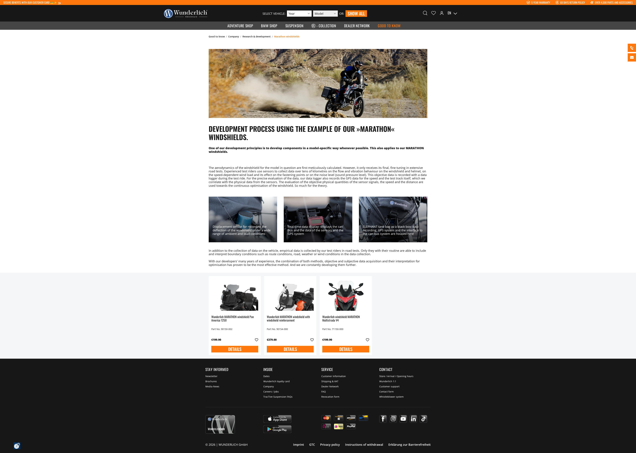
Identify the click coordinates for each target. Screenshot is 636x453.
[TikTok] (423, 419)
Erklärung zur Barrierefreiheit (409, 445)
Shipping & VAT (329, 381)
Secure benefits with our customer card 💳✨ (30, 2)
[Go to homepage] (185, 13)
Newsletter (211, 376)
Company (268, 386)
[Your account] (442, 13)
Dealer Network (330, 386)
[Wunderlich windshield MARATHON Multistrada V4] (345, 295)
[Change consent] (17, 445)
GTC (312, 445)
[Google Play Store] (277, 429)
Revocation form (330, 396)
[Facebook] (383, 419)
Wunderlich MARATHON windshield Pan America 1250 (232, 319)
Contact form (386, 391)
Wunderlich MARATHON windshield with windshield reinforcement (288, 319)
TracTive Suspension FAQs (277, 396)
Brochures (211, 381)
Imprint (298, 445)
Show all (356, 13)
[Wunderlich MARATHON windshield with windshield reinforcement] (290, 295)
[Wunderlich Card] (220, 424)
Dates (266, 376)
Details (234, 349)
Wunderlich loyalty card (276, 381)
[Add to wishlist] (256, 340)
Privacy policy (330, 445)
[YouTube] (403, 419)
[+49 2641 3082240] (632, 48)
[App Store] (277, 419)
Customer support (389, 386)
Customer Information (333, 376)
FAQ (323, 391)
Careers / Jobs (271, 391)
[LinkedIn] (413, 419)
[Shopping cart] (472, 13)
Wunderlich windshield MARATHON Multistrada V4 (341, 319)
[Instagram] (393, 419)
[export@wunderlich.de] (632, 57)
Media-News (212, 386)
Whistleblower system (391, 396)
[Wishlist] (433, 13)
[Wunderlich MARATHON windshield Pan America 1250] (234, 295)
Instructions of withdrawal (364, 445)
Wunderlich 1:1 (387, 381)
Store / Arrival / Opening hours (396, 376)
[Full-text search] (425, 13)
